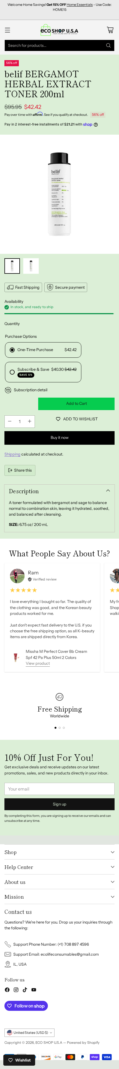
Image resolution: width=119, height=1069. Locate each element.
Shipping (12, 454)
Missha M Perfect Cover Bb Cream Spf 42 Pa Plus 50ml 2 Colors (56, 654)
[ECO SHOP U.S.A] (59, 30)
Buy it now (60, 437)
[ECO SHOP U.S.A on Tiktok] (25, 990)
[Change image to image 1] (12, 266)
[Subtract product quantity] (10, 422)
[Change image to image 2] (31, 266)
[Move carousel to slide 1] (55, 728)
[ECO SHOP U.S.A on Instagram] (16, 990)
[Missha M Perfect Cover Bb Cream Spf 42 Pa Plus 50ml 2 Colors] (15, 657)
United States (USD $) (31, 1032)
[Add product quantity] (30, 422)
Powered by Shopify (83, 1042)
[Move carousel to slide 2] (60, 728)
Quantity (12, 323)
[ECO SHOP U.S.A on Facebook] (7, 990)
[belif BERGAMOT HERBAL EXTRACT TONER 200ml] (59, 194)
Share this (23, 470)
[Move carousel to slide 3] (64, 728)
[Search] (108, 45)
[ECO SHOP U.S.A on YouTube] (33, 990)
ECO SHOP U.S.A (48, 1042)
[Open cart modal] (110, 29)
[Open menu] (7, 29)
